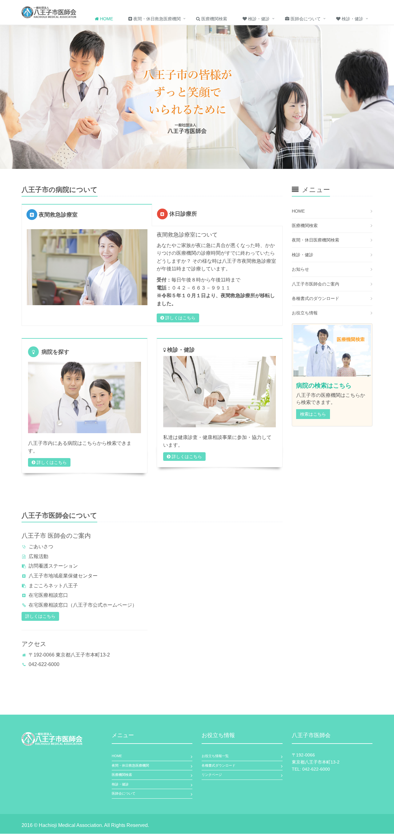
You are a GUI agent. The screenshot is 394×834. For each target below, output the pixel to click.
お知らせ (300, 269)
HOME (298, 211)
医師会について (305, 18)
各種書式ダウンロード (218, 765)
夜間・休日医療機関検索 (315, 239)
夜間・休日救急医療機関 (156, 18)
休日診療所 (182, 214)
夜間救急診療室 (57, 215)
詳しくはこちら (179, 317)
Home (106, 18)
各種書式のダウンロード (315, 298)
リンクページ (212, 774)
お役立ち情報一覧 (215, 756)
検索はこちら (313, 414)
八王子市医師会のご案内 (315, 283)
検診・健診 (258, 18)
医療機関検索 (213, 18)
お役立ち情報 (305, 312)
